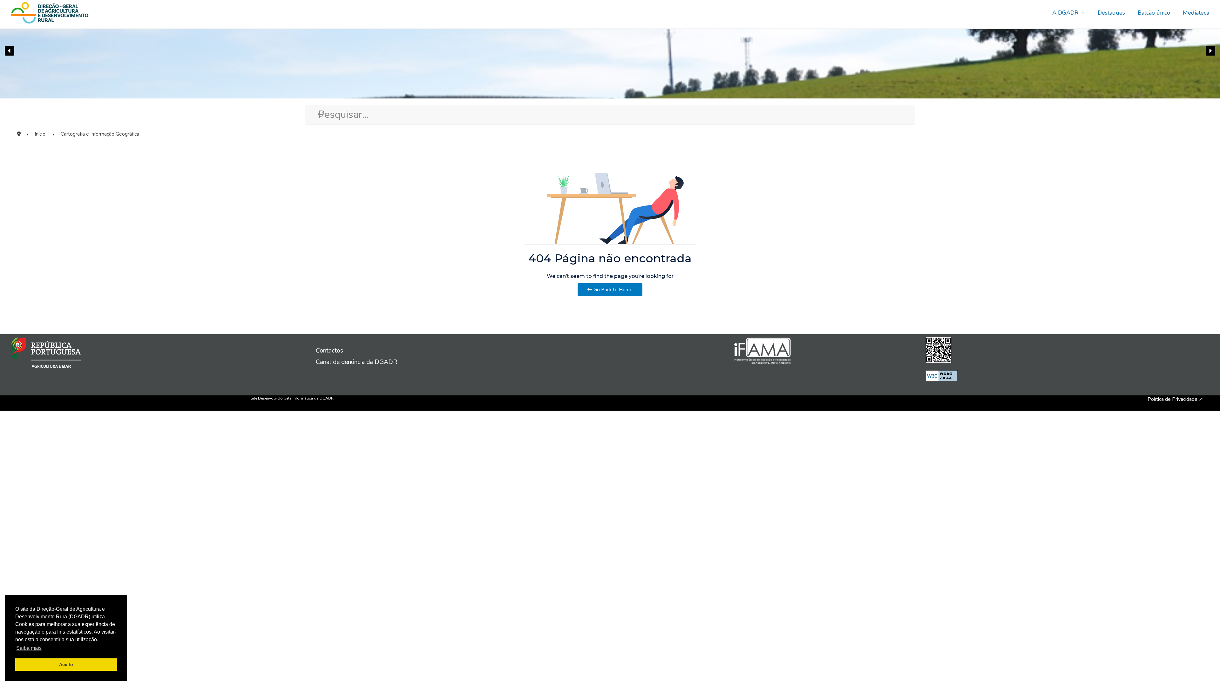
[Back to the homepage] (50, 12)
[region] (610, 50)
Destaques (1111, 13)
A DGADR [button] (1065, 13)
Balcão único (1154, 13)
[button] (9, 51)
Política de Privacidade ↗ (1175, 399)
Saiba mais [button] (29, 648)
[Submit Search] (311, 114)
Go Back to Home (612, 289)
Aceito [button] (66, 664)
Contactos (329, 350)
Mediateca (1196, 13)
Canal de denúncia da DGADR (356, 362)
